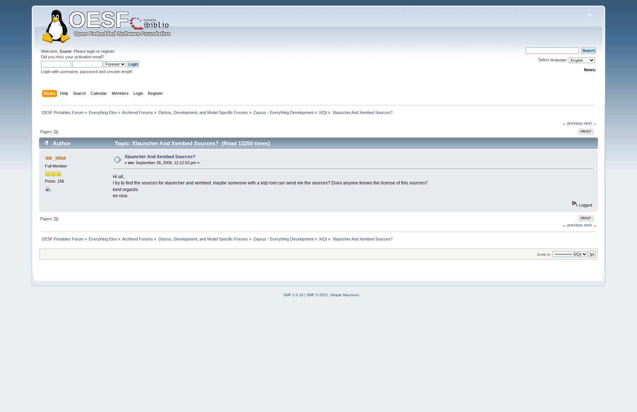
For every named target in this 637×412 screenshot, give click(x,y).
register (107, 51)
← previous (572, 123)
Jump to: (544, 254)
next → (590, 123)
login (91, 51)
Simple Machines (344, 295)
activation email (88, 57)
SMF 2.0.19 (293, 295)
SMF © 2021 (317, 295)
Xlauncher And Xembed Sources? (160, 156)
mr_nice (55, 158)
